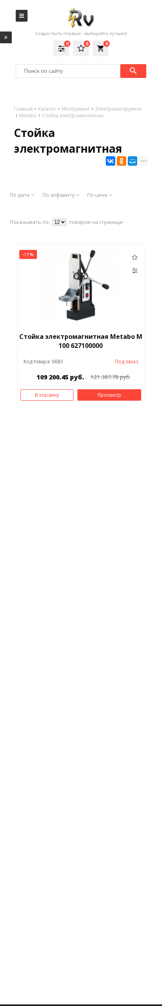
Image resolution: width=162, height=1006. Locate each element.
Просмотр (109, 395)
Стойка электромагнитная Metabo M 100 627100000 (80, 341)
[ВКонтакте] (110, 161)
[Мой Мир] (132, 161)
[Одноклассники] (121, 161)
